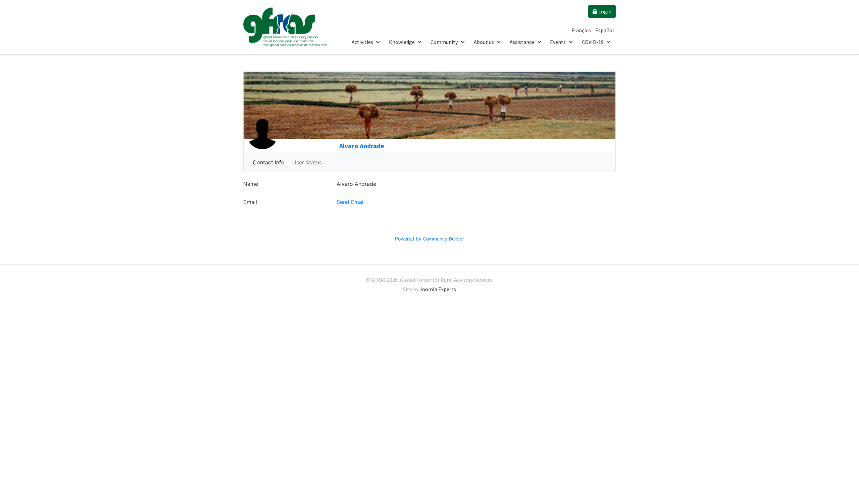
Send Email (351, 202)
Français (581, 30)
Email (250, 202)
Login (604, 11)
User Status (307, 162)
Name (250, 183)
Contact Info (269, 162)
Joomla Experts (437, 289)
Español (604, 30)
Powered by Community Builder (429, 238)
